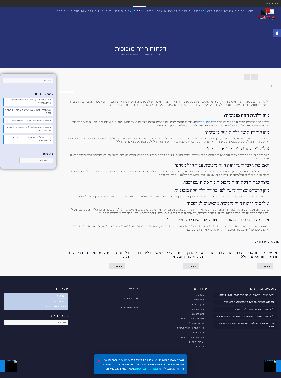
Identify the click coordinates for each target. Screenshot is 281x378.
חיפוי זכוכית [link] (199, 300)
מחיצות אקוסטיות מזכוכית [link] (192, 337)
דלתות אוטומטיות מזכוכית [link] (192, 318)
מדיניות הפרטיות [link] (145, 368)
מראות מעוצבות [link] (197, 332)
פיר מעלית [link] (199, 346)
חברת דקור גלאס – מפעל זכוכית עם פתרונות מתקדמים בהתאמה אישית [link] (32, 138)
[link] (277, 33)
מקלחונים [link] (200, 295)
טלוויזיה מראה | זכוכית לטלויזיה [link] (190, 328)
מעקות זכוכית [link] (198, 304)
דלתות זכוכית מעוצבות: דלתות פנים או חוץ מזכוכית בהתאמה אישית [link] (29, 128)
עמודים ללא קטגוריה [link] (55, 306)
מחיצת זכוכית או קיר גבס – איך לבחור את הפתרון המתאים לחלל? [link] (242, 254)
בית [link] (160, 55)
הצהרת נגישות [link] (131, 288)
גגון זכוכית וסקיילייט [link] (195, 323)
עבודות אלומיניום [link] (196, 342)
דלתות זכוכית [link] (206, 121)
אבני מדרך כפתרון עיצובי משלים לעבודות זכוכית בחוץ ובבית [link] (28, 111)
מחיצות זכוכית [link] (197, 309)
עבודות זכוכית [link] (58, 301)
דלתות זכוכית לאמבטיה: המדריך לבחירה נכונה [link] (31, 120)
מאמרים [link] (148, 55)
